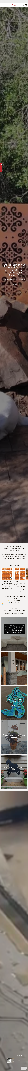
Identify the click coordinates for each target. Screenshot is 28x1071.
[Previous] (2, 1)
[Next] (25, 1)
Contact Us (1, 168)
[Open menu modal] (2, 5)
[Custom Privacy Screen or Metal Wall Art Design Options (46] (7, 574)
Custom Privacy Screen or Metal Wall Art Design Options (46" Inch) (7, 584)
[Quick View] (11, 578)
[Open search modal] (23, 5)
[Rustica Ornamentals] (14, 5)
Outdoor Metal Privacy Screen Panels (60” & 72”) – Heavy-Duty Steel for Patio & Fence (19, 585)
